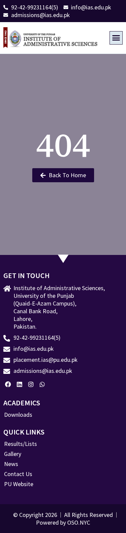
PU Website (18, 484)
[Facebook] (8, 384)
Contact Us (18, 474)
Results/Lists (20, 444)
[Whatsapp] (42, 384)
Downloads (18, 414)
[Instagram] (31, 384)
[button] (116, 38)
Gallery (12, 454)
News (11, 464)
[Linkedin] (20, 384)
